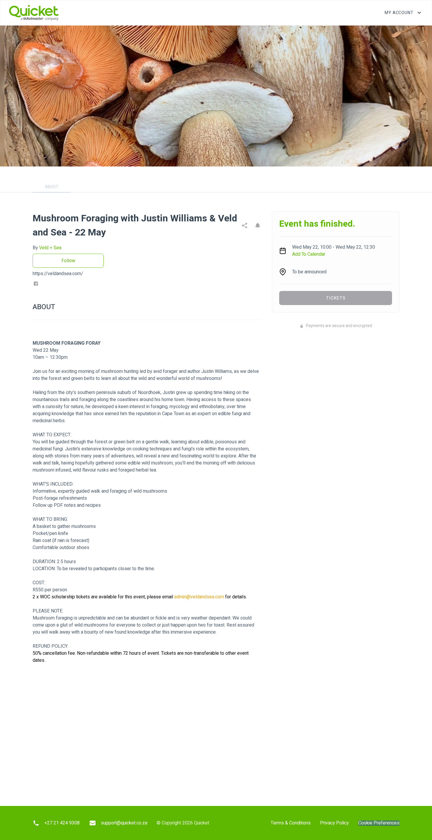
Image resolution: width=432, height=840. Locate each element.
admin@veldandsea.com (199, 596)
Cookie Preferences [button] (378, 823)
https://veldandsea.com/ (58, 273)
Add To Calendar (308, 254)
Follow (68, 260)
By (47, 247)
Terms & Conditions (291, 822)
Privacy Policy (334, 822)
